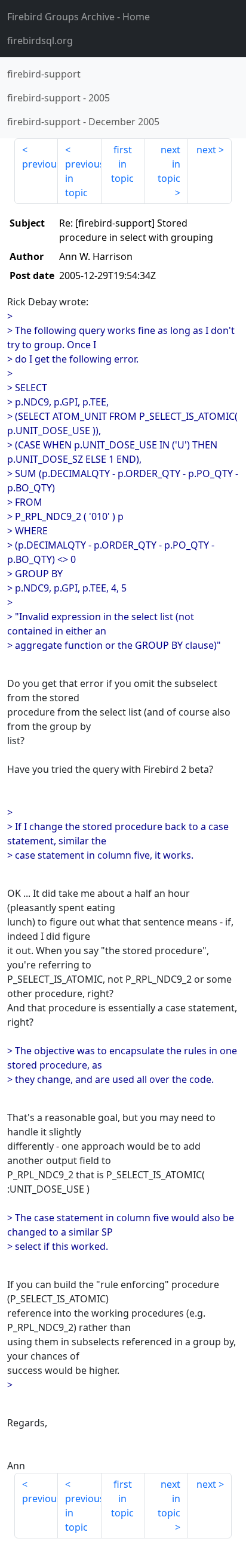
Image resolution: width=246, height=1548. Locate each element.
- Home (78, 16)
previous (40, 164)
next (206, 149)
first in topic (122, 164)
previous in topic (83, 178)
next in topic (169, 164)
